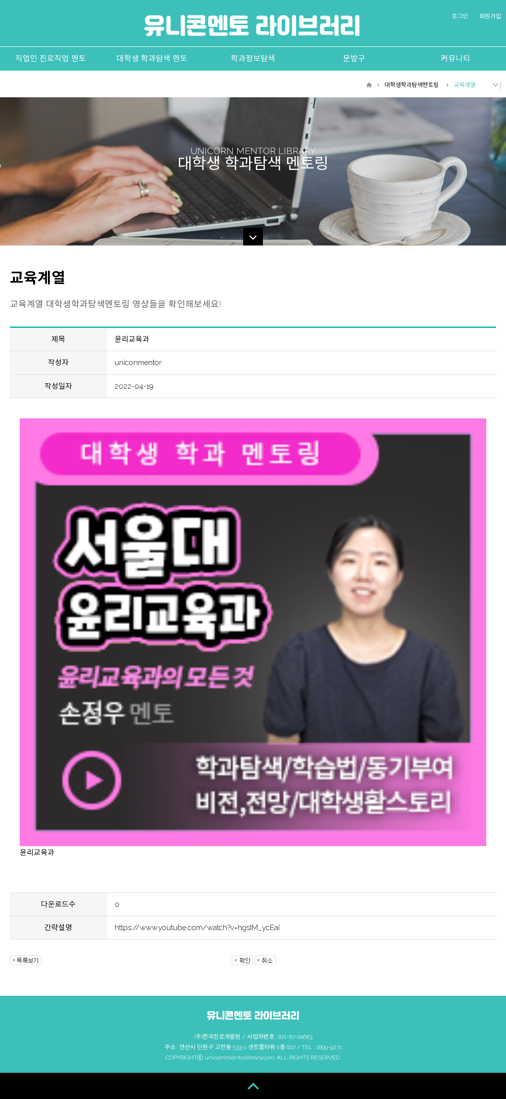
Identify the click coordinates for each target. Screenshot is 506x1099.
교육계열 (464, 84)
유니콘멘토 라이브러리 (252, 25)
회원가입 (490, 16)
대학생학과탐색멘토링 (411, 84)
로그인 (460, 16)
